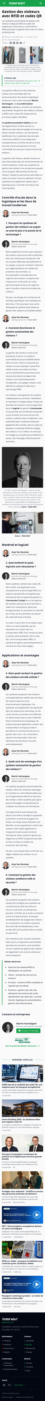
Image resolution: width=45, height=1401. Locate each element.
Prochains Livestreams (8, 1364)
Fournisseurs (9, 1348)
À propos (29, 1367)
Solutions (7, 1344)
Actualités (30, 1341)
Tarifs (28, 1370)
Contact (29, 1363)
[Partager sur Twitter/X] (14, 43)
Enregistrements (10, 1369)
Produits (7, 1341)
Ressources (30, 1348)
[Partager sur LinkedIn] (10, 43)
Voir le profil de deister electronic (21, 1046)
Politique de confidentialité (24, 1397)
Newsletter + (20, 1385)
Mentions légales (7, 1397)
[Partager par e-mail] (21, 43)
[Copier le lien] (24, 43)
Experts (7, 1352)
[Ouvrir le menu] (4, 3)
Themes (29, 1352)
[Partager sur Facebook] (17, 43)
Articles (29, 1344)
